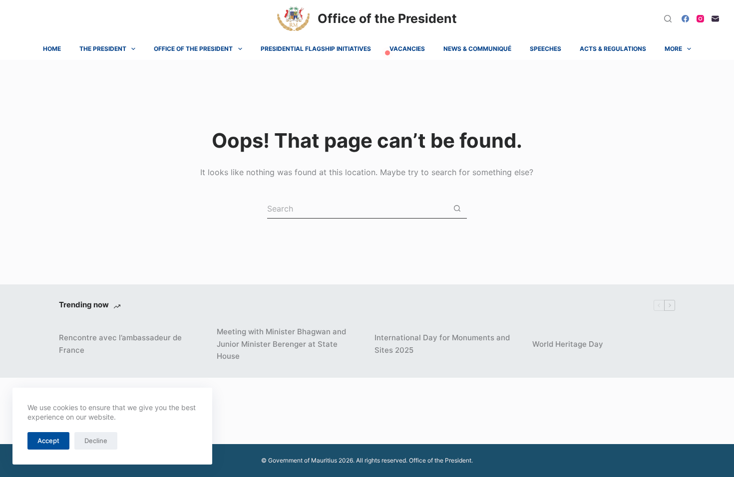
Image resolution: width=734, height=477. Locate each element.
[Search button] (457, 208)
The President (102, 48)
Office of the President (387, 18)
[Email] (715, 18)
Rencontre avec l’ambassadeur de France (120, 344)
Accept (48, 441)
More (673, 48)
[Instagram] (700, 18)
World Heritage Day (567, 344)
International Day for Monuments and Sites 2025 (442, 344)
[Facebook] (685, 18)
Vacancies (407, 48)
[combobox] (357, 209)
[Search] (668, 18)
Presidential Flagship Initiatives (316, 48)
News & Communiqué (477, 48)
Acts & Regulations (613, 48)
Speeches (545, 48)
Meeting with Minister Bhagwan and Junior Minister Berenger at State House (281, 344)
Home (52, 48)
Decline (95, 441)
